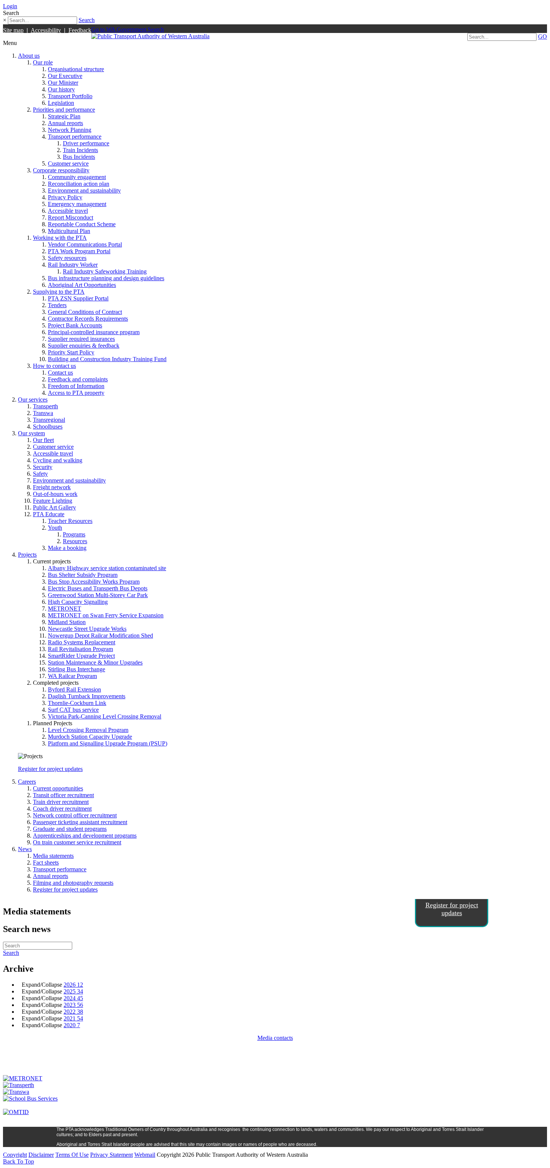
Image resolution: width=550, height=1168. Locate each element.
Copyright (15, 1155)
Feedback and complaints (78, 379)
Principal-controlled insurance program (94, 332)
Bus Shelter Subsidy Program (82, 575)
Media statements (53, 856)
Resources (75, 541)
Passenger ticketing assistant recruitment (80, 822)
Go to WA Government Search (127, 29)
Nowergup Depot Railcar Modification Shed (100, 635)
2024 (73, 998)
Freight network (52, 487)
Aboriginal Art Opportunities (82, 285)
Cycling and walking (57, 460)
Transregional (49, 420)
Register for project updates (50, 769)
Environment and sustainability (84, 190)
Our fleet (43, 440)
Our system (31, 433)
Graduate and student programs (70, 829)
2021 (73, 1018)
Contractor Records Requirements (88, 318)
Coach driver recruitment (62, 808)
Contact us (60, 372)
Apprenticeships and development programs (85, 835)
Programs (74, 534)
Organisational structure (76, 69)
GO (542, 36)
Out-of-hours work (55, 494)
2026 (73, 984)
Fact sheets (46, 862)
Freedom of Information (76, 386)
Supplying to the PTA (59, 291)
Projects (27, 554)
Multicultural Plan (69, 231)
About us (29, 55)
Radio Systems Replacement (81, 642)
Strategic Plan (64, 116)
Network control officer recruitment (75, 815)
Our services (33, 399)
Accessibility (46, 30)
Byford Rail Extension (74, 689)
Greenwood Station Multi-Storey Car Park (98, 595)
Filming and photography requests (73, 883)
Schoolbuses (47, 426)
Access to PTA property (76, 393)
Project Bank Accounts (75, 325)
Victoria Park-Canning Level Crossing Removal (104, 716)
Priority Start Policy (71, 352)
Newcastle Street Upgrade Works (87, 629)
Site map (13, 30)
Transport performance (74, 136)
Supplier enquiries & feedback (83, 345)
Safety (40, 473)
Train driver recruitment (61, 802)
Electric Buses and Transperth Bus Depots (97, 588)
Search (87, 20)
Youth (55, 527)
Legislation (61, 103)
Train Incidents (80, 150)
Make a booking (67, 548)
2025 (73, 991)
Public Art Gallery (54, 507)
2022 (73, 1011)
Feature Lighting (52, 500)
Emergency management (77, 204)
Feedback (79, 30)
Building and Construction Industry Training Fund (107, 359)
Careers (27, 781)
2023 (73, 1005)
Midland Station (67, 622)
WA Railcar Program (72, 676)
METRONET (64, 608)
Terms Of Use (72, 1155)
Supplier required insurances (81, 339)
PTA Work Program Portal (79, 251)
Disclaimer (41, 1155)
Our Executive (65, 76)
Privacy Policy (65, 197)
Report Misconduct (70, 217)
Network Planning (69, 130)
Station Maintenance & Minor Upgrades (95, 662)
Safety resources (67, 258)
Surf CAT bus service (73, 709)
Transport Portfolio (70, 96)
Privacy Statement (111, 1155)
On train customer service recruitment (77, 842)
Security (42, 467)
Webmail (144, 1155)
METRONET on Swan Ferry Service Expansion (106, 615)
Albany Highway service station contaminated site (107, 568)
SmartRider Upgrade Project (81, 656)
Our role (43, 62)
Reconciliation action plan (78, 184)
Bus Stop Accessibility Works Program (94, 581)
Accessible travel (68, 211)
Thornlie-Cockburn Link (77, 703)
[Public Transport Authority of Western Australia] (150, 36)
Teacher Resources (70, 521)
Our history (61, 89)
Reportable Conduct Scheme (82, 224)
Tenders (57, 305)
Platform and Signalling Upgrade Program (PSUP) (107, 743)
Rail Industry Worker (73, 264)
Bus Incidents (79, 157)
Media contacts (275, 1038)
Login (10, 6)
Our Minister (63, 82)
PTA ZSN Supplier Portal (78, 298)
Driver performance (86, 143)
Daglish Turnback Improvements (86, 696)
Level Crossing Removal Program (88, 730)
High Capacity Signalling (78, 602)
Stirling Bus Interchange (76, 669)
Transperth (45, 406)
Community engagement (77, 177)
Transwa (43, 413)
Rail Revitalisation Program (80, 649)
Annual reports (65, 123)
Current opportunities (58, 788)
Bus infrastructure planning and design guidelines (106, 278)
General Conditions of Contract (85, 312)
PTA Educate (48, 514)
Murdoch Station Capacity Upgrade (90, 736)
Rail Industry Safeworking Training (105, 271)
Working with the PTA (60, 237)
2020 (72, 1025)
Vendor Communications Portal (85, 244)
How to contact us (54, 366)
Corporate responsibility (61, 170)
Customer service (68, 163)
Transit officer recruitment (63, 795)
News (25, 849)
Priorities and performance (64, 109)
